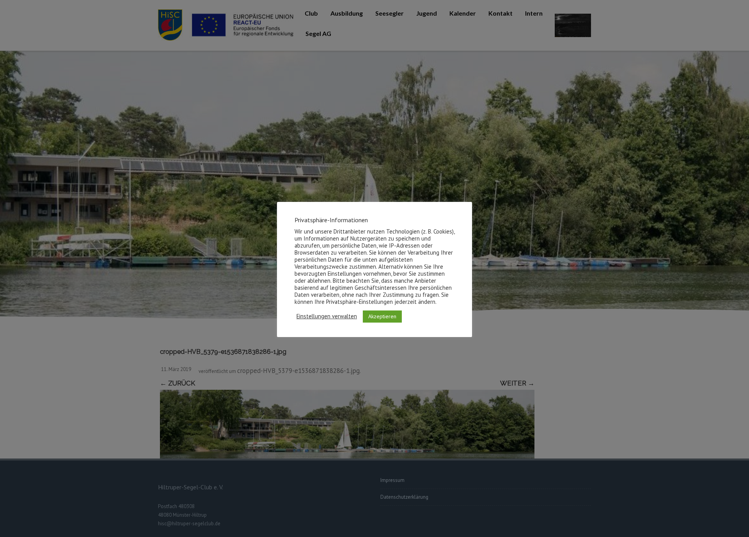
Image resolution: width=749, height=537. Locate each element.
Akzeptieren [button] (382, 315)
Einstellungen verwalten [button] (326, 316)
